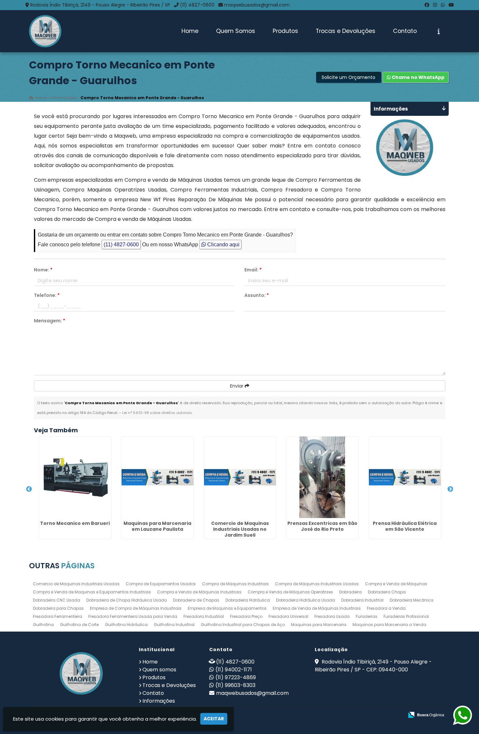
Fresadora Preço (246, 616)
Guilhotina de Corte (79, 624)
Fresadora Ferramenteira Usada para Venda (132, 616)
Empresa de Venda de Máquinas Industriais (317, 608)
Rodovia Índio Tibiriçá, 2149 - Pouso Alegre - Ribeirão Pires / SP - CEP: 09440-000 (373, 665)
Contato (405, 31)
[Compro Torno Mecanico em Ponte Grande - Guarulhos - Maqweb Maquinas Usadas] (45, 31)
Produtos (285, 31)
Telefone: (47, 295)
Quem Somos (235, 31)
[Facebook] (427, 5)
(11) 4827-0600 (197, 5)
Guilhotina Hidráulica (126, 624)
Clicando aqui (223, 244)
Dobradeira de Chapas (196, 600)
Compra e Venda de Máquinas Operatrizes (290, 592)
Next (450, 489)
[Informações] (438, 31)
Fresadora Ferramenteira (57, 616)
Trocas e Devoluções (345, 31)
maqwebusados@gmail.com (257, 5)
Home (189, 31)
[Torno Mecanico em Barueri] (75, 477)
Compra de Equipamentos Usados (161, 584)
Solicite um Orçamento (348, 77)
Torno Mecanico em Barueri (75, 523)
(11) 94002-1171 (233, 669)
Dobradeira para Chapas (58, 608)
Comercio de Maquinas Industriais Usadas (76, 584)
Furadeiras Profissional (406, 616)
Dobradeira (350, 592)
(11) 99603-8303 (235, 685)
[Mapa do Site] (334, 715)
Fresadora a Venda (386, 608)
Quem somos (159, 669)
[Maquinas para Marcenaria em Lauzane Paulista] (158, 477)
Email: (253, 270)
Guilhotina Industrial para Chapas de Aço (243, 624)
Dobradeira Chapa (387, 592)
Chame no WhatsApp (417, 77)
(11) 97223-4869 (235, 677)
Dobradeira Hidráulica (247, 600)
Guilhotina (43, 624)
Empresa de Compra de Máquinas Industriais (135, 608)
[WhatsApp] (443, 5)
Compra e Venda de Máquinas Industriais (199, 592)
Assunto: (256, 295)
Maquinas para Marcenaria (318, 624)
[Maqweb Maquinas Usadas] (81, 673)
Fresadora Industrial (203, 616)
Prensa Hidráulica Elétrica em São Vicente (405, 526)
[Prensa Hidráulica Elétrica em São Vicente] (405, 477)
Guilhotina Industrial (174, 624)
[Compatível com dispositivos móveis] (396, 715)
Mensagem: (49, 320)
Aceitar (214, 718)
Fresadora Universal (288, 616)
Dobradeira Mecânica (411, 600)
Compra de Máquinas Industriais (235, 584)
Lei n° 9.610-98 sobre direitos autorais (157, 412)
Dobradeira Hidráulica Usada (305, 600)
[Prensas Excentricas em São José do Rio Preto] (322, 477)
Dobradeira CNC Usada (56, 600)
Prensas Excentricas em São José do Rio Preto (322, 526)
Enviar (237, 386)
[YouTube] (451, 5)
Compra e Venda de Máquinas (396, 584)
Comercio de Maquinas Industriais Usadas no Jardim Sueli (240, 529)
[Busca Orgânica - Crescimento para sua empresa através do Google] (426, 714)
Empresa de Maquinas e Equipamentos (227, 608)
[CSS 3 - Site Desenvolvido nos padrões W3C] (374, 715)
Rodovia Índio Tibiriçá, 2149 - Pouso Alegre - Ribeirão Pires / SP (100, 5)
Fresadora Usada (332, 616)
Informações (158, 701)
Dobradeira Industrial (362, 600)
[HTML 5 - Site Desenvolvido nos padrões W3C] (351, 715)
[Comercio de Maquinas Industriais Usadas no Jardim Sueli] (240, 477)
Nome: (43, 270)
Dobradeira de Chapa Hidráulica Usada (126, 600)
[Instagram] (435, 5)
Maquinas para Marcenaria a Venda (389, 624)
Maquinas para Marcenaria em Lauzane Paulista (157, 526)
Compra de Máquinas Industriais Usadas (317, 584)
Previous (29, 489)
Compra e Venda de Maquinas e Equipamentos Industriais (92, 592)
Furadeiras (366, 616)
